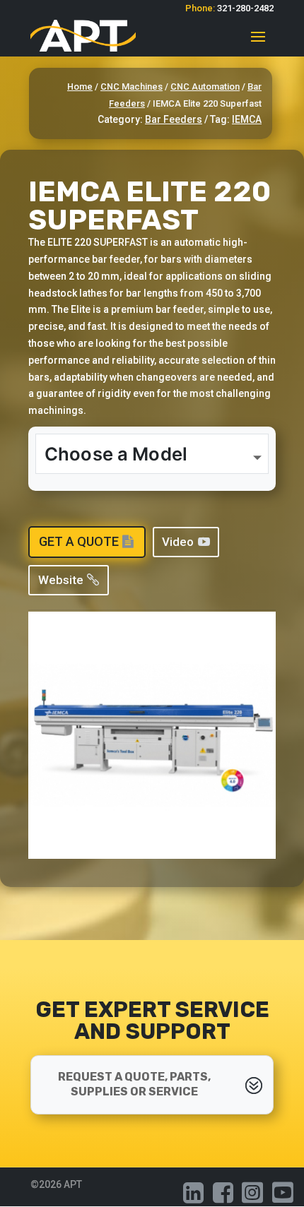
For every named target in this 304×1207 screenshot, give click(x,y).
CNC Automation (205, 86)
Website (60, 580)
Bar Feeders (173, 119)
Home (80, 86)
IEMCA (247, 119)
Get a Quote (79, 541)
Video (178, 542)
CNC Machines (131, 86)
